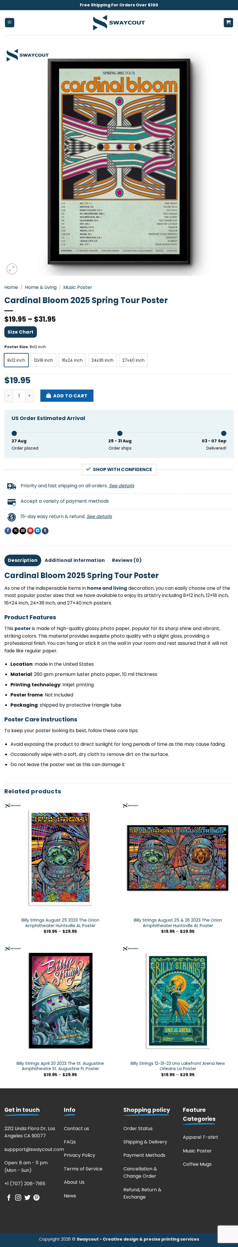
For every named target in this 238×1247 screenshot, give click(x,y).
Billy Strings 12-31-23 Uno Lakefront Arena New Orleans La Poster (178, 1066)
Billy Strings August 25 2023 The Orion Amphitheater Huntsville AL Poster (60, 922)
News (70, 1195)
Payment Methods (144, 1155)
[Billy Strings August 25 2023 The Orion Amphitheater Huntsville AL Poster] (60, 858)
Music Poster (77, 287)
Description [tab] (23, 560)
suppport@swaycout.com (34, 1149)
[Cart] (228, 23)
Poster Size (16, 347)
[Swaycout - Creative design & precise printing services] (119, 23)
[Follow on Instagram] (18, 1198)
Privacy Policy (79, 1155)
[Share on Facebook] (8, 530)
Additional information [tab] (75, 560)
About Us (74, 1182)
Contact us (76, 1128)
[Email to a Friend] (22, 530)
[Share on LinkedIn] (37, 530)
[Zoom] (12, 269)
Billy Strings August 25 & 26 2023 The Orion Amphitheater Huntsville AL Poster (178, 922)
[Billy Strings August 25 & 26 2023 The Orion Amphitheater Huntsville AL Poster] (178, 858)
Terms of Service (83, 1168)
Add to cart (70, 395)
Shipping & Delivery (145, 1142)
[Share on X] (15, 530)
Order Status (138, 1128)
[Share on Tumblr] (45, 530)
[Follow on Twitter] (27, 1198)
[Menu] (10, 23)
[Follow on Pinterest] (36, 1198)
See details (121, 485)
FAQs (70, 1142)
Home (11, 287)
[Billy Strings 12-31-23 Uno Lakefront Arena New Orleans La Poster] (178, 1001)
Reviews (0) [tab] (127, 560)
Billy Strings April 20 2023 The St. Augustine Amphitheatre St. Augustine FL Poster (60, 1066)
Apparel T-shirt (200, 1137)
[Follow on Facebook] (9, 1198)
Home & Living (41, 287)
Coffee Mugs (197, 1164)
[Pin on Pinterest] (30, 530)
